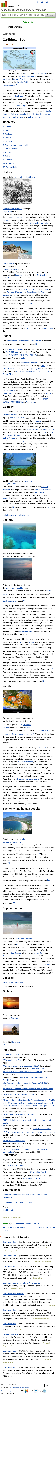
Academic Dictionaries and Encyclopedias (23, 10)
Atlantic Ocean (39, 73)
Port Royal (45, 964)
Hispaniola (7, 211)
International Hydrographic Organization (24, 341)
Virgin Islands (49, 429)
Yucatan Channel (15, 349)
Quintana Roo (9, 269)
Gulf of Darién (33, 114)
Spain (45, 289)
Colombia (7, 1045)
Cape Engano (35, 368)
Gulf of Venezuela (18, 114)
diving (31, 642)
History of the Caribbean (24, 177)
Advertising (25, 1387)
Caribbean (19, 96)
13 (14, 902)
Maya (11, 263)
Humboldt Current (10, 734)
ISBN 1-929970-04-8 (32, 1178)
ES (47, 2)
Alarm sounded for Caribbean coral (19, 1094)
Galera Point (8, 393)
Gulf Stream (46, 730)
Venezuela (30, 402)
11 (38, 853)
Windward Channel (28, 363)
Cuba (23, 358)
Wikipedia (28, 22)
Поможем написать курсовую (28, 1223)
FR (52, 2)
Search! (50, 15)
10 (33, 733)
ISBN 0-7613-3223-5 (42, 1128)
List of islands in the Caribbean (16, 515)
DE (42, 2)
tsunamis (6, 498)
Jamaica (14, 1018)
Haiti (52, 432)
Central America (20, 79)
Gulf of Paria (18, 117)
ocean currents (25, 734)
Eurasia (18, 275)
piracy (32, 303)
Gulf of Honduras (35, 117)
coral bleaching (25, 631)
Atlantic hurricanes (25, 762)
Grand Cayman (14, 484)
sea (25, 73)
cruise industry (47, 328)
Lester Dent (38, 953)
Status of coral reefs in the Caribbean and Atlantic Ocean (28, 1089)
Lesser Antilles (9, 85)
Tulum (5, 263)
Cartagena (15, 1042)
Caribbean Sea (9, 1210)
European (7, 220)
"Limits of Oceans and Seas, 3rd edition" (21, 1066)
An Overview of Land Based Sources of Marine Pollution (31, 1132)
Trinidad (48, 393)
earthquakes (40, 492)
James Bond (8, 956)
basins (39, 421)
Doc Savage (16, 953)
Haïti (43, 366)
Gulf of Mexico (12, 352)
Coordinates (7, 1202)
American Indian (18, 217)
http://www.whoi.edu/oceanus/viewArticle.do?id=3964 (25, 1083)
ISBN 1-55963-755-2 (37, 1172)
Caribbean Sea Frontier (13, 1293)
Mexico (6, 79)
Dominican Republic (14, 588)
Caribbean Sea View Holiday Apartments (21, 1283)
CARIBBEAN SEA (10, 1334)
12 (8, 863)
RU (37, 2)
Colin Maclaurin (44, 1227)
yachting (29, 328)
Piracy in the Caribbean (13, 982)
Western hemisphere (27, 76)
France (44, 292)
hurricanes (41, 747)
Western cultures (28, 289)
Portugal (10, 292)
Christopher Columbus (12, 208)
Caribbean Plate (10, 414)
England (18, 292)
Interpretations (15, 27)
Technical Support (15, 1387)
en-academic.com (10, 4)
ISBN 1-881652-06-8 (15, 1165)
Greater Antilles (23, 82)
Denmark (7, 295)
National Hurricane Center (28, 779)
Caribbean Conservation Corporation (20, 1114)
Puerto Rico (8, 374)
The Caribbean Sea (12, 1054)
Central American (10, 601)
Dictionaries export (7, 1391)
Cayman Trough (20, 105)
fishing (22, 642)
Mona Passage (9, 368)
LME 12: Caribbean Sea (14, 1141)
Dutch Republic (33, 292)
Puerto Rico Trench (42, 489)
